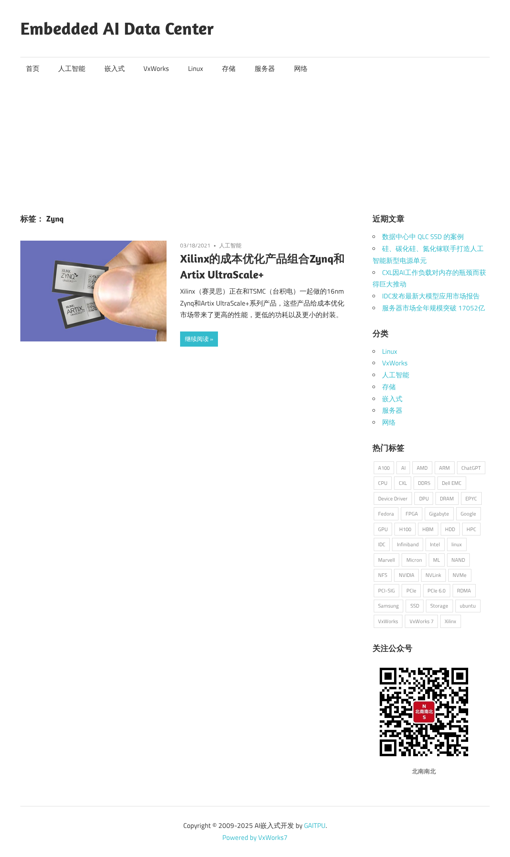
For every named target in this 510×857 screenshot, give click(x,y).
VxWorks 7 (422, 621)
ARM (444, 468)
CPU (382, 483)
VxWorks (156, 68)
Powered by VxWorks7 (255, 837)
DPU (424, 498)
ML (436, 560)
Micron (414, 560)
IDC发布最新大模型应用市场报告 (431, 296)
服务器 (265, 68)
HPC (471, 529)
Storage (439, 606)
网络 (301, 68)
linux (456, 544)
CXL (403, 483)
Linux (195, 68)
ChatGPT (471, 468)
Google (468, 514)
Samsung (388, 606)
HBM (428, 529)
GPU (383, 529)
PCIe (411, 590)
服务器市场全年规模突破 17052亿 (433, 308)
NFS (382, 575)
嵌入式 (114, 68)
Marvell (386, 560)
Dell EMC (451, 483)
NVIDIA (406, 575)
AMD (422, 468)
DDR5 (424, 483)
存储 (228, 68)
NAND (458, 560)
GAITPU (315, 825)
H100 (405, 529)
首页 (32, 68)
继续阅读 (197, 338)
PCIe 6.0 (436, 590)
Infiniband (408, 544)
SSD (414, 606)
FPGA (412, 514)
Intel (435, 544)
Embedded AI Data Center (117, 28)
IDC (381, 544)
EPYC (471, 498)
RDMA (464, 590)
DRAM (447, 498)
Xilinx (450, 621)
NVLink (433, 575)
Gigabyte (439, 514)
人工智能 (71, 68)
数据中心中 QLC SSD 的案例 (423, 236)
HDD (450, 529)
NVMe (460, 575)
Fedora (386, 514)
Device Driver (393, 498)
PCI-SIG (386, 590)
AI (403, 468)
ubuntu (468, 606)
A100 (384, 468)
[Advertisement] (255, 140)
